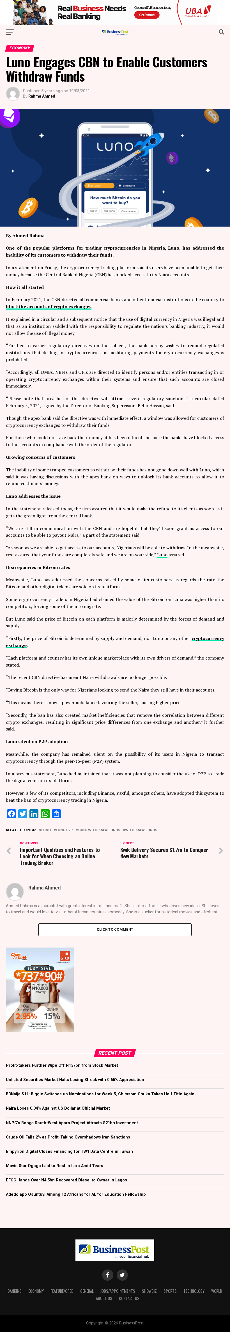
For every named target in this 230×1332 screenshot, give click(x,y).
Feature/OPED (61, 1291)
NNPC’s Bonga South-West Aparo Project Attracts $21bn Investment (72, 1123)
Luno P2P (64, 830)
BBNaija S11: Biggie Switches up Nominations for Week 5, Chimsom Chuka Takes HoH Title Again (100, 1094)
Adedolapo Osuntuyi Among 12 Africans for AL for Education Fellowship (76, 1194)
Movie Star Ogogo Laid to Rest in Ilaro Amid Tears (54, 1165)
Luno (162, 555)
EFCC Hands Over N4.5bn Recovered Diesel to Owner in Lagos (66, 1180)
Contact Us (129, 1298)
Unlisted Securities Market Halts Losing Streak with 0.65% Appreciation (75, 1079)
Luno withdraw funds (99, 830)
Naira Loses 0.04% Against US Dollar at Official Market (58, 1108)
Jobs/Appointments (117, 1291)
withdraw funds (141, 830)
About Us (104, 1298)
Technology (193, 1291)
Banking (15, 1291)
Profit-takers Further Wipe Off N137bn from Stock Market (62, 1065)
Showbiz (149, 1291)
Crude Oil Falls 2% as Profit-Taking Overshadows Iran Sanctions (68, 1137)
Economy (36, 1291)
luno (46, 830)
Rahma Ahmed (41, 96)
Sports (170, 1291)
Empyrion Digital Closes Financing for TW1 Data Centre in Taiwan (69, 1151)
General (87, 1291)
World (216, 1291)
